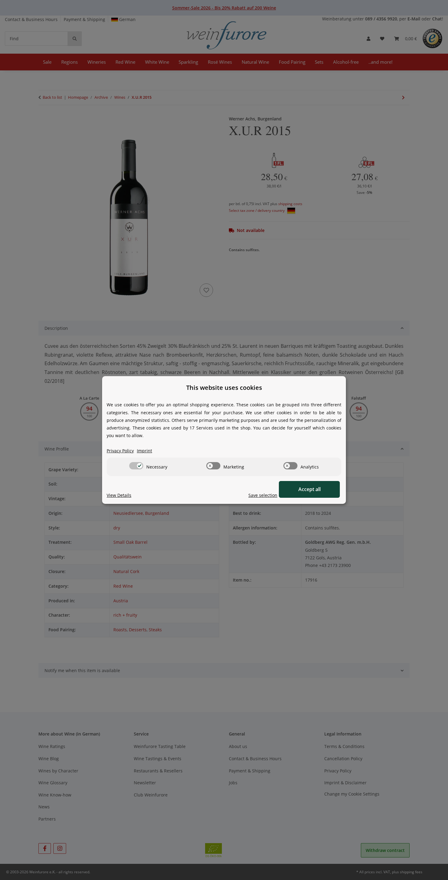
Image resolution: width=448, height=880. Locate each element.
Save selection (262, 495)
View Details (119, 495)
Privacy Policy (120, 451)
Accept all (309, 489)
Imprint (144, 451)
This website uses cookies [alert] (224, 387)
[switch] (136, 465)
